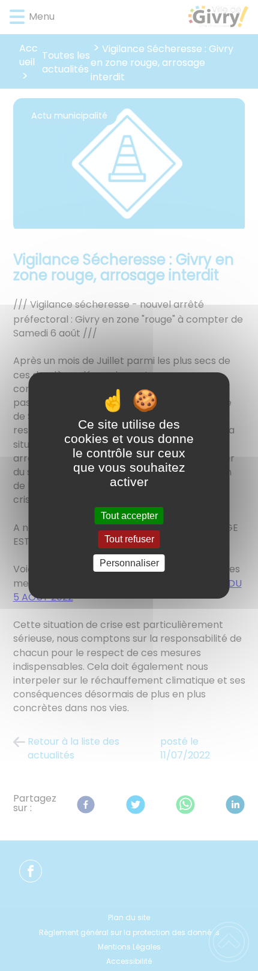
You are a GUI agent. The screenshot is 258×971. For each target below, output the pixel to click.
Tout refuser (129, 540)
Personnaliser (129, 563)
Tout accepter (129, 516)
